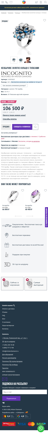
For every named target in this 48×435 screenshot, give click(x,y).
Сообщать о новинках (22, 127)
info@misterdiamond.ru (10, 351)
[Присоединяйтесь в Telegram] (7, 403)
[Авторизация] (41, 2)
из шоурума (36, 141)
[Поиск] (45, 2)
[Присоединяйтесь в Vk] (3, 403)
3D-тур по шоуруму (24, 270)
